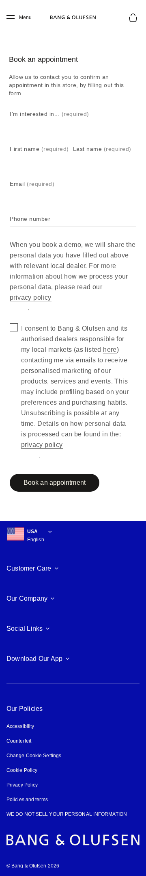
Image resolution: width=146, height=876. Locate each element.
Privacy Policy (22, 785)
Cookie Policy (21, 770)
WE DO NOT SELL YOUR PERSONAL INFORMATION (66, 814)
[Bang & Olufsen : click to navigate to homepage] (73, 17)
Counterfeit (18, 741)
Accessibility (20, 726)
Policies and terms (27, 799)
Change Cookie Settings (33, 755)
